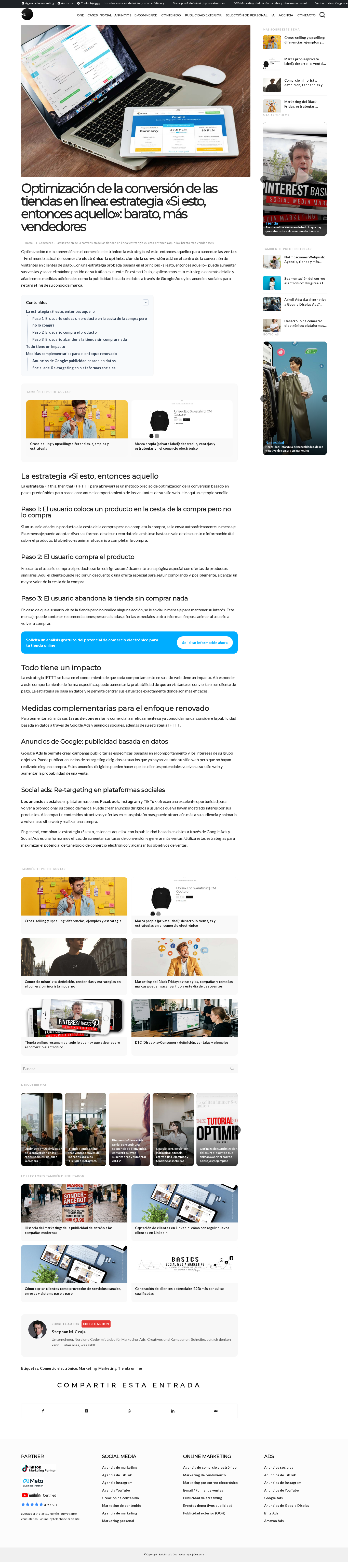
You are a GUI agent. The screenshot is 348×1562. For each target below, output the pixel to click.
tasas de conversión (87, 718)
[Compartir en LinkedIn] (172, 1411)
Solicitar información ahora (204, 643)
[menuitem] (38, 3)
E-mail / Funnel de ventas (203, 1490)
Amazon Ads (274, 1521)
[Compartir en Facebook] (43, 1411)
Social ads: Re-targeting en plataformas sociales (73, 368)
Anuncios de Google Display (286, 1506)
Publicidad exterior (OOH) (204, 1513)
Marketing (88, 1368)
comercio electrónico (83, 258)
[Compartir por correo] (215, 1411)
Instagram (130, 801)
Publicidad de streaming (202, 1498)
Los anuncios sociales (41, 801)
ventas (230, 251)
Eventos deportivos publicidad (207, 1506)
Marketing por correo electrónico (210, 1483)
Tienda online (130, 1368)
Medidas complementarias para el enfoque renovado (71, 353)
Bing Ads (271, 1513)
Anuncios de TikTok (280, 1475)
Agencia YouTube (116, 1490)
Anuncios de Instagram (282, 1483)
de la (50, 251)
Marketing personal (118, 1521)
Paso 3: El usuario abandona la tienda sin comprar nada (79, 339)
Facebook (109, 801)
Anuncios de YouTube (281, 1490)
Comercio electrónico (58, 1368)
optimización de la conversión (137, 258)
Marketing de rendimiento (204, 1475)
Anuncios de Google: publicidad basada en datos (74, 361)
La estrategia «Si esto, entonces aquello (60, 311)
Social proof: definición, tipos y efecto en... (175, 3)
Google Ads (172, 278)
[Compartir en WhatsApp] (129, 1411)
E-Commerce (44, 242)
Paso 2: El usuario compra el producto (64, 332)
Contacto (198, 1554)
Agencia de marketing (119, 1467)
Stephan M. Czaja (69, 1331)
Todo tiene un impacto (45, 346)
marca (76, 285)
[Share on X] (86, 1411)
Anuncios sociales (278, 1467)
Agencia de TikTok (117, 1475)
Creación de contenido (120, 1498)
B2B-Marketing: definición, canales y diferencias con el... (246, 3)
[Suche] (322, 14)
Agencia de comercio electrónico (209, 1467)
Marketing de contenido (121, 1506)
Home (29, 242)
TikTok (150, 801)
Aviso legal (185, 1554)
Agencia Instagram (117, 1483)
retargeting (32, 285)
